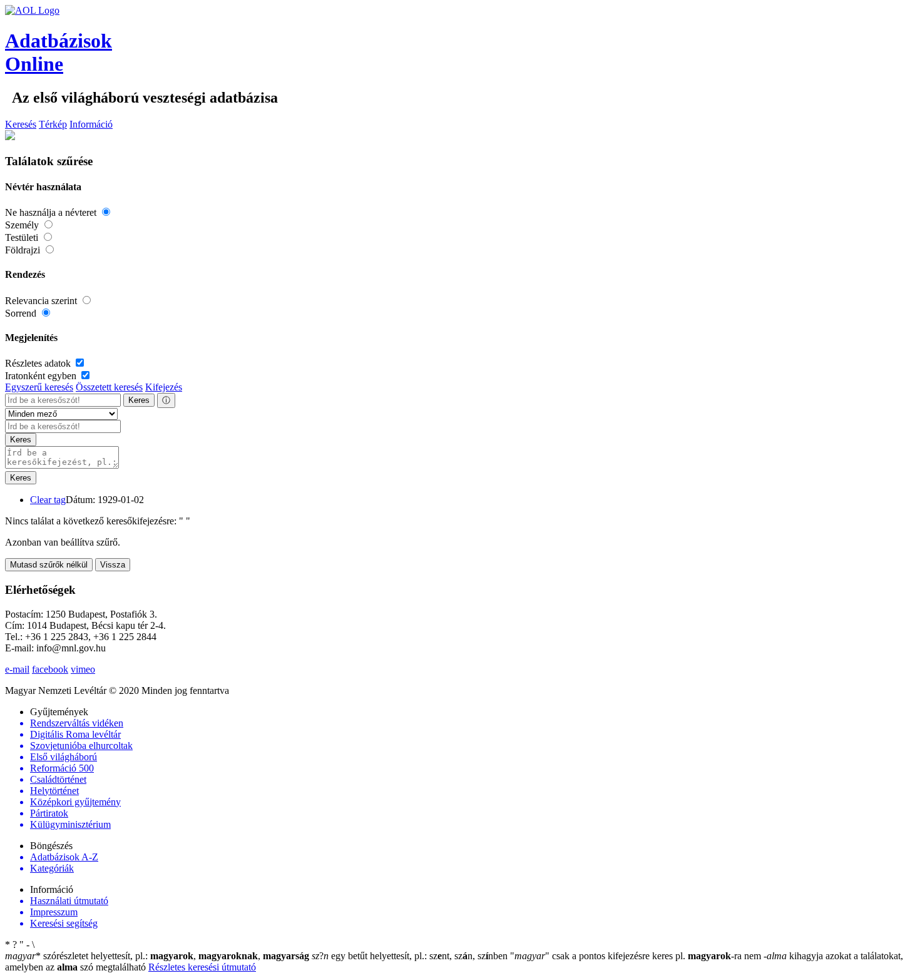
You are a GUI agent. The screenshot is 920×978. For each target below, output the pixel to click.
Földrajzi (24, 250)
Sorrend (22, 313)
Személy (23, 225)
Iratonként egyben (42, 375)
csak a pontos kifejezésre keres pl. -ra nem (637, 955)
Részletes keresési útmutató (202, 967)
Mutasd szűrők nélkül (49, 564)
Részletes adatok (39, 363)
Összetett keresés (109, 387)
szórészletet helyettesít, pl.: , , (157, 955)
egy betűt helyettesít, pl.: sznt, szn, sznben (411, 955)
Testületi (23, 237)
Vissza (112, 564)
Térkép (53, 124)
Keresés (20, 124)
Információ (91, 124)
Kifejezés (163, 387)
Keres (139, 400)
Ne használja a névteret (52, 212)
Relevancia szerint (42, 300)
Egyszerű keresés (39, 387)
